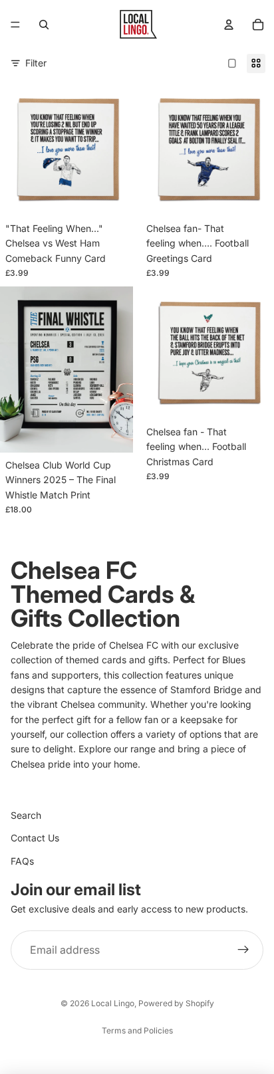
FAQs (22, 861)
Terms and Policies (137, 1030)
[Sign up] (243, 950)
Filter (36, 62)
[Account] (228, 24)
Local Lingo (112, 1003)
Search (26, 815)
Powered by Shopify (176, 1003)
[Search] (44, 24)
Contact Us (35, 837)
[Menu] (15, 24)
